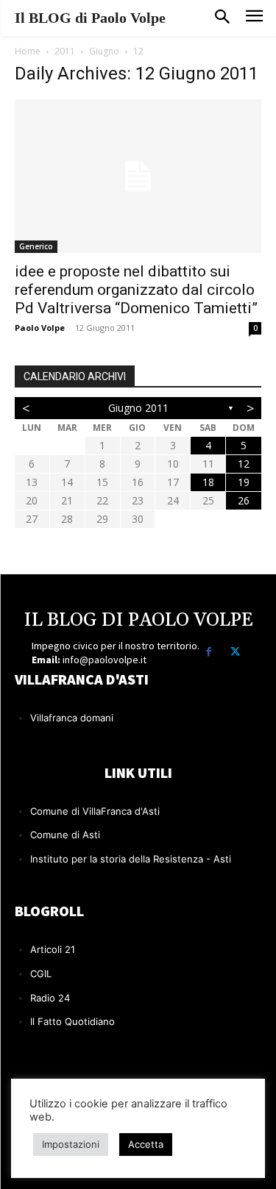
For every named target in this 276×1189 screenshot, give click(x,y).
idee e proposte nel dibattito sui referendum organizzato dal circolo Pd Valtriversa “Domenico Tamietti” (136, 290)
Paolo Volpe (40, 327)
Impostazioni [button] (70, 1144)
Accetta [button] (145, 1144)
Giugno (104, 51)
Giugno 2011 (138, 408)
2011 (64, 51)
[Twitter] (235, 652)
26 (244, 500)
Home (27, 51)
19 (244, 482)
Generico (36, 246)
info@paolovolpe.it (104, 659)
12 (244, 464)
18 (208, 482)
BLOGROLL (49, 910)
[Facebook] (208, 652)
